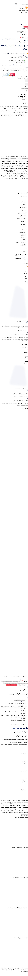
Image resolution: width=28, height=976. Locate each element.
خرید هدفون (20, 111)
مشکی (23, 251)
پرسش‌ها (23, 99)
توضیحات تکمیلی (21, 96)
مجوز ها (23, 35)
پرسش (23, 42)
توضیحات (23, 94)
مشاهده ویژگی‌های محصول (22, 77)
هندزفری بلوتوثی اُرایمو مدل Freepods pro (17, 703)
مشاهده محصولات (15, 725)
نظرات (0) (23, 98)
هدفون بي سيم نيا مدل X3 (19, 700)
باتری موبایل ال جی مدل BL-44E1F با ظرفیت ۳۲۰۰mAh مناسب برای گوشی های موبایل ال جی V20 (12, 716)
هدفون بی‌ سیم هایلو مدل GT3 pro (18, 720)
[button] (14, 687)
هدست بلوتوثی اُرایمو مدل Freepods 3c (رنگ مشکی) (14, 712)
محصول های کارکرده (21, 31)
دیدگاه (19, 42)
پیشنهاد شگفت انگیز (21, 33)
